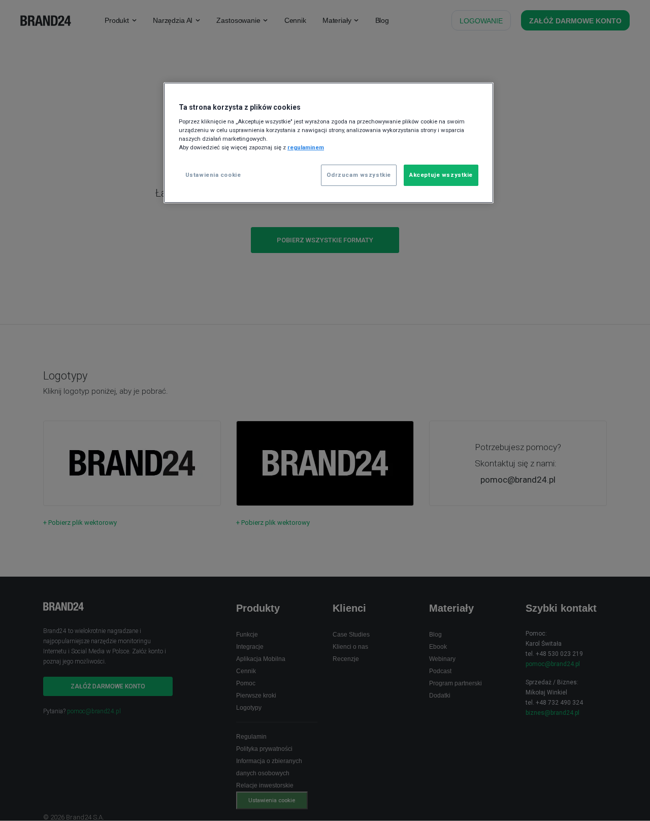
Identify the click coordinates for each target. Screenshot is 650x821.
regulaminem (305, 147)
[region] (329, 143)
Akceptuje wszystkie (441, 174)
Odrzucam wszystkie (359, 174)
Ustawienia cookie (213, 174)
